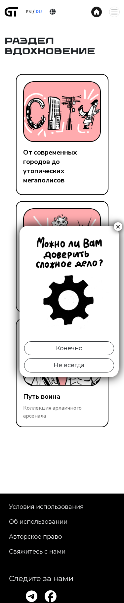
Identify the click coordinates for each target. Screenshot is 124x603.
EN (29, 11)
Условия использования (46, 506)
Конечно (69, 348)
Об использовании (38, 521)
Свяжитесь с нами (37, 551)
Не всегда (69, 365)
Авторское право (35, 536)
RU (39, 11)
